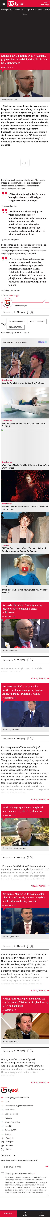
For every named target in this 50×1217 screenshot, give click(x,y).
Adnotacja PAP (10, 1130)
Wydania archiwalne (12, 1122)
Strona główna (6, 9)
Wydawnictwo (10, 1110)
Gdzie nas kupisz (11, 1114)
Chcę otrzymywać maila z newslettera (20, 1173)
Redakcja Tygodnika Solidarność (17, 1097)
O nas (7, 1101)
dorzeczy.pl (14, 295)
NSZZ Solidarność (44, 3)
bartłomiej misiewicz (17, 321)
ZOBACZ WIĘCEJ (15, 327)
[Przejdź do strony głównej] (16, 3)
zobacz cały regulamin (34, 1192)
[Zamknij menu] (3, 3)
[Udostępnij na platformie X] (31, 312)
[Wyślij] (47, 1166)
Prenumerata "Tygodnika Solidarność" (19, 1106)
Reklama (8, 1134)
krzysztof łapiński (37, 321)
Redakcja (8, 1118)
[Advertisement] (25, 32)
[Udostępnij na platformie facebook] (27, 312)
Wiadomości (19, 9)
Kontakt (8, 1126)
